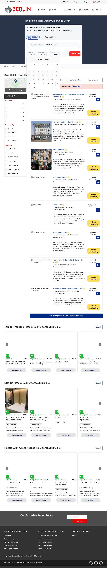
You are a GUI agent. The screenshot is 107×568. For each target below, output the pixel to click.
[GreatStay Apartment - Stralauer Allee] (66, 465)
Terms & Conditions (11, 542)
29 (57, 84)
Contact (97, 10)
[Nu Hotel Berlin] (66, 400)
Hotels (35, 37)
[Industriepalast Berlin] (41, 465)
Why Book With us (10, 545)
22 (57, 79)
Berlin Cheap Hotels (45, 545)
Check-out (41, 52)
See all (98, 327)
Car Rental (71, 10)
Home (42, 10)
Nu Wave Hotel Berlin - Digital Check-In (88, 419)
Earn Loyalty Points (11, 549)
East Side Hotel (59, 149)
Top (93, 80)
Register (87, 2)
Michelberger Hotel (62, 362)
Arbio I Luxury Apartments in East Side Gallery (41, 363)
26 (43, 84)
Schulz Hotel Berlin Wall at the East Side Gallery (16, 419)
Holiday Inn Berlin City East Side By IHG (68, 288)
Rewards (85, 10)
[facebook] (91, 563)
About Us (7, 535)
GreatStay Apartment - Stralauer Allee (63, 484)
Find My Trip (65, 2)
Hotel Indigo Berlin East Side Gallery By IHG (68, 261)
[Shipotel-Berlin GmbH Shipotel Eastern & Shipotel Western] (41, 96)
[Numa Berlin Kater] (41, 232)
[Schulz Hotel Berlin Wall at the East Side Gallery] (16, 400)
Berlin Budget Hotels (45, 539)
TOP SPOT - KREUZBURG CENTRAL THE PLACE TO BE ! (15, 364)
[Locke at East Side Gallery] (90, 465)
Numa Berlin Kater (60, 232)
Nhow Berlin (57, 205)
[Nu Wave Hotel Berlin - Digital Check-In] (90, 400)
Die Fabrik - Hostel (60, 177)
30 (29, 88)
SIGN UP (80, 521)
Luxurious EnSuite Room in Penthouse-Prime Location (90, 363)
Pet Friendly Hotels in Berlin (47, 535)
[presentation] (7, 344)
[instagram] (101, 563)
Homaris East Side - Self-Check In (66, 122)
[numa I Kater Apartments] (16, 465)
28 (52, 84)
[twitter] (96, 563)
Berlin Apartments (44, 549)
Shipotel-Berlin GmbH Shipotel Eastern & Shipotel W (68, 95)
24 (34, 84)
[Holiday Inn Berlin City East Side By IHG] (41, 290)
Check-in (30, 52)
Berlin (14, 66)
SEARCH (75, 53)
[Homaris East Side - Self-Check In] (41, 131)
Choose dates (77, 86)
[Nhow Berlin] (41, 205)
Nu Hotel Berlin (60, 418)
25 (39, 84)
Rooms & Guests (55, 52)
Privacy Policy (9, 539)
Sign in (76, 2)
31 (34, 88)
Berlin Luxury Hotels (45, 542)
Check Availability (93, 113)
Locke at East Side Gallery (89, 483)
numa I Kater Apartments (15, 483)
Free (75, 80)
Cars (50, 37)
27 (48, 84)
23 (29, 84)
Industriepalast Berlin (38, 483)
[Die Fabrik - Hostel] (41, 177)
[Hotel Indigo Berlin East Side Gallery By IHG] (41, 261)
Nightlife (75, 535)
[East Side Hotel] (41, 159)
